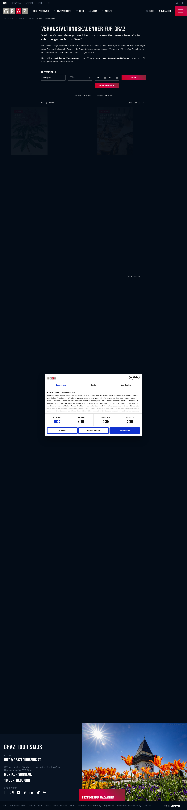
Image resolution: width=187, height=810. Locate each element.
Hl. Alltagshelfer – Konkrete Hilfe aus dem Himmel (156, 179)
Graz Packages (151, 678)
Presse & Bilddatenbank (56, 805)
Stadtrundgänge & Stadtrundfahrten (154, 304)
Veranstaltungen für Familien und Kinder (90, 464)
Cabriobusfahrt (23, 224)
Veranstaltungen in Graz (25, 18)
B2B (49, 3)
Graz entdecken (152, 537)
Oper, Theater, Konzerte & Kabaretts (114, 304)
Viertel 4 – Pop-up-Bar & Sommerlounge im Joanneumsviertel (28, 173)
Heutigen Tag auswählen (107, 85)
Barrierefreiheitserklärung (129, 805)
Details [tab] (93, 385)
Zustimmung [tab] (61, 385)
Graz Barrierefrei (64, 11)
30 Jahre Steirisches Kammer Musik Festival (72, 232)
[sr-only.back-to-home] (17, 11)
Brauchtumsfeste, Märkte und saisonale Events (94, 444)
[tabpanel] (93, 190)
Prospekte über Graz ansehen (98, 797)
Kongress (29, 3)
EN (177, 3)
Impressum (109, 805)
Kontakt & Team (34, 805)
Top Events (62, 302)
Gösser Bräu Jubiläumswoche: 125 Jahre (113, 116)
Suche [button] (151, 11)
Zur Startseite (8, 18)
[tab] (82, 95)
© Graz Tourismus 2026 (14, 805)
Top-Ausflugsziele (110, 537)
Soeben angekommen (41, 11)
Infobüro (108, 11)
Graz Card (18, 678)
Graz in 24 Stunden (67, 678)
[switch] (81, 421)
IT (183, 3)
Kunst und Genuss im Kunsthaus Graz (154, 232)
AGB (72, 805)
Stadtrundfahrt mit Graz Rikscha (114, 225)
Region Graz (16, 3)
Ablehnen (62, 430)
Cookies (147, 805)
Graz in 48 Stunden (110, 678)
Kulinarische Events (24, 302)
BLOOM (17, 115)
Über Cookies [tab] (126, 385)
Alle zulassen (125, 430)
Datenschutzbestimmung (89, 805)
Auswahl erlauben (93, 430)
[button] (5, 792)
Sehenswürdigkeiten (24, 540)
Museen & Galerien (67, 537)
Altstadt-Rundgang (68, 176)
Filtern (133, 78)
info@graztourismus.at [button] (22, 759)
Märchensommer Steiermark (109, 171)
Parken (94, 11)
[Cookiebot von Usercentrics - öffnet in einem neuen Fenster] (130, 378)
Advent (40, 3)
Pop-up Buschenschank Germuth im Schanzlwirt (156, 123)
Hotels (81, 11)
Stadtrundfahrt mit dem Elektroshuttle (71, 120)
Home (5, 3)
